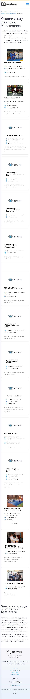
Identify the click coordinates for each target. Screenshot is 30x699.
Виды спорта (15, 668)
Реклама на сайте (15, 674)
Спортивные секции (15, 670)
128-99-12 (15, 682)
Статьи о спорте (15, 672)
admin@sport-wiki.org (15, 685)
